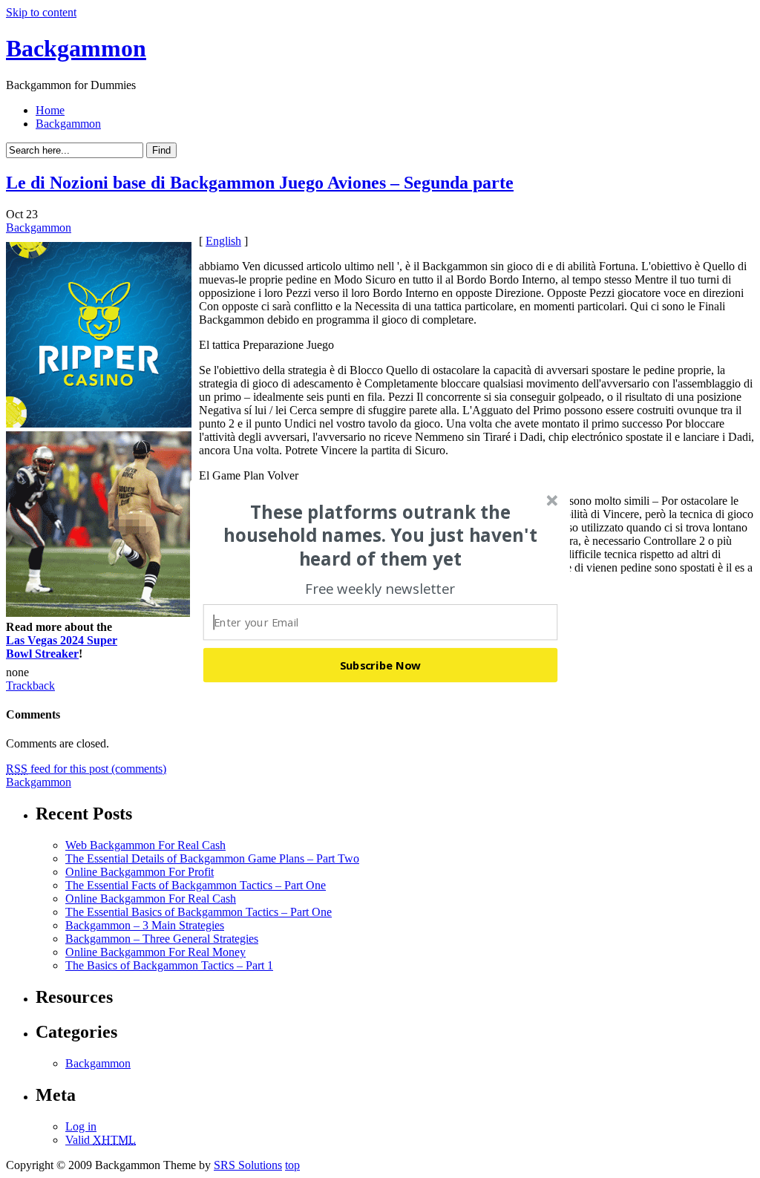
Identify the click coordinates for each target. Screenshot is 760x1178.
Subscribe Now (381, 664)
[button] (380, 535)
